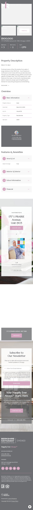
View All (24, 30)
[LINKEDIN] (10, 468)
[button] (16, 411)
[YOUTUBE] (14, 468)
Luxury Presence (12, 498)
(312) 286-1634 (17, 137)
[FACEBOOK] (2, 468)
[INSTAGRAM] (6, 468)
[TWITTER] (18, 468)
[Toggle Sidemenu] (30, 4)
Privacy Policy (7, 378)
